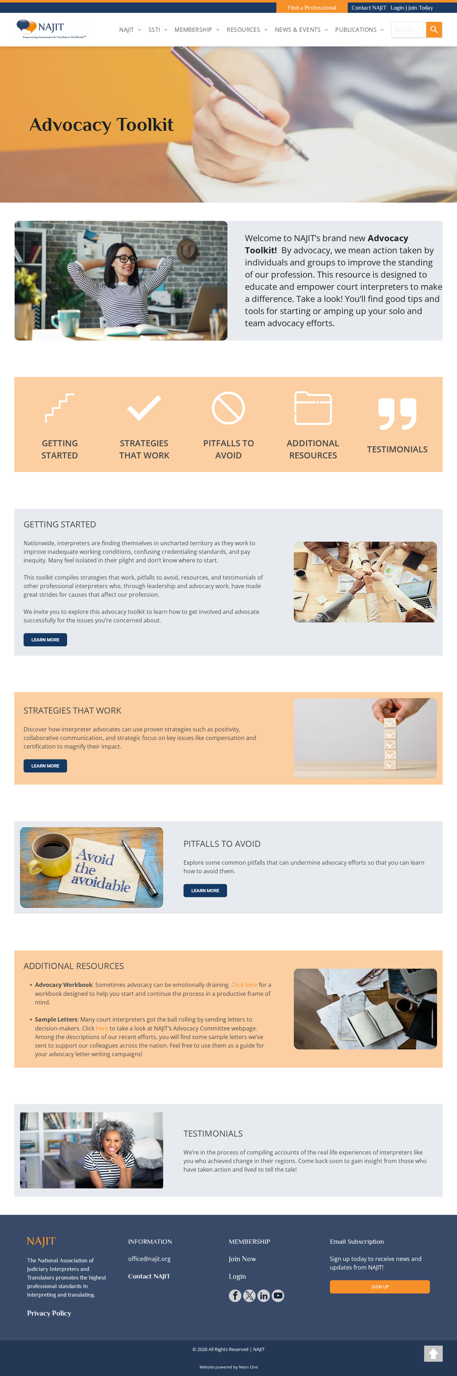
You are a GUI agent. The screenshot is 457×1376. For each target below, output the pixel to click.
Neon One (248, 1367)
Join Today (420, 8)
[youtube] (278, 1297)
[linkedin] (263, 1297)
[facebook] (235, 1297)
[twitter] (249, 1297)
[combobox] (408, 30)
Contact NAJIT (369, 8)
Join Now (242, 1259)
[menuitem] (130, 29)
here (102, 1028)
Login (397, 8)
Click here (244, 985)
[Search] (434, 30)
